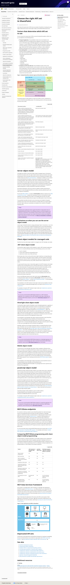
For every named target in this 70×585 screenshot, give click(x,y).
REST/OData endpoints (42, 297)
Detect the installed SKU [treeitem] (7, 75)
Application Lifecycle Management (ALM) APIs (28, 555)
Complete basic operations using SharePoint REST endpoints (31, 550)
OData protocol (33, 416)
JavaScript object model (62, 22)
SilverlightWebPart (41, 309)
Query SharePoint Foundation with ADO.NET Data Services (30, 556)
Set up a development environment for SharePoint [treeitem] (7, 59)
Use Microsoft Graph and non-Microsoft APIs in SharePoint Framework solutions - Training (33, 565)
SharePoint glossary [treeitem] (5, 88)
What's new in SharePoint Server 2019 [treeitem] (7, 48)
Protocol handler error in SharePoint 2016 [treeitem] (7, 77)
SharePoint (22, 15)
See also (59, 28)
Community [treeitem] (4, 90)
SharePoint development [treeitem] (6, 18)
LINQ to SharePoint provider (38, 279)
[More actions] (52, 15)
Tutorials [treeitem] (3, 94)
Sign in (67, 8)
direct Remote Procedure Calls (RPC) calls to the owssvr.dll (34, 539)
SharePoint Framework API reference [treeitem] (6, 97)
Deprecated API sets (61, 26)
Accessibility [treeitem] (5, 73)
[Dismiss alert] (68, 2)
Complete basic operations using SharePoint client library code (31, 552)
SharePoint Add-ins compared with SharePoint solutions (30, 547)
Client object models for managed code (62, 21)
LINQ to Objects (25, 193)
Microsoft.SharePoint (32, 177)
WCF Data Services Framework (63, 25)
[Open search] (65, 9)
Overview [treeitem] (4, 42)
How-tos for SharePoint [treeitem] (7, 61)
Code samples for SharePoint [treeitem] (8, 63)
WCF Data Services (29, 489)
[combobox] (7, 16)
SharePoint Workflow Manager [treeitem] (6, 67)
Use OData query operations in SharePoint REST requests (30, 549)
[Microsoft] (2, 9)
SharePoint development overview (26, 545)
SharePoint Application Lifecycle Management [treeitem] (7, 71)
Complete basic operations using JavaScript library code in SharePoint (32, 553)
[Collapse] (13, 14)
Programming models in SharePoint (26, 546)
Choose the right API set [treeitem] (7, 65)
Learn (19, 15)
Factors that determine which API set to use (63, 17)
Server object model (61, 19)
